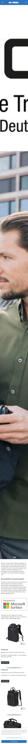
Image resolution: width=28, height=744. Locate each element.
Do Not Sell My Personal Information (14, 737)
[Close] (25, 730)
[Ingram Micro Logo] (14, 2)
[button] (2, 2)
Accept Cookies (14, 741)
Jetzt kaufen (5, 662)
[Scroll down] (15, 556)
